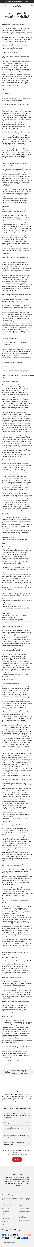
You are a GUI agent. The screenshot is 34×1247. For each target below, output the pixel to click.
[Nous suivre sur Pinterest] (11, 1230)
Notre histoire (13, 1198)
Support (17, 1159)
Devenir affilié (6, 1208)
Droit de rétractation (25, 1220)
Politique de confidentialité (23, 1216)
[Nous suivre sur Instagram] (7, 1230)
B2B (3, 1224)
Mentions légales (24, 1208)
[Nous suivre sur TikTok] (19, 1230)
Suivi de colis (5, 1221)
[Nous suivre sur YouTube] (15, 1230)
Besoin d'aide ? (6, 1211)
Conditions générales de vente (25, 1212)
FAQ (3, 1214)
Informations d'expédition (6, 1217)
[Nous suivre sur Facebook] (3, 1230)
